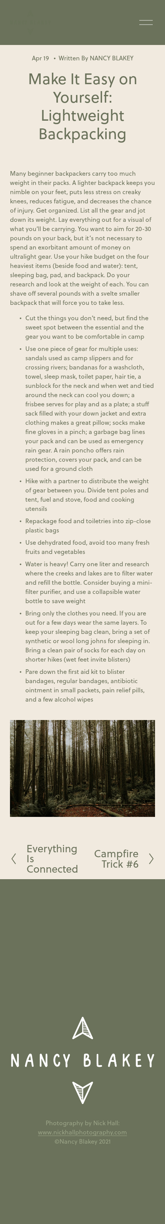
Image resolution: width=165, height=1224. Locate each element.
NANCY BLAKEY (112, 58)
